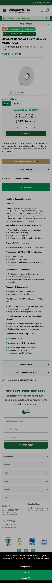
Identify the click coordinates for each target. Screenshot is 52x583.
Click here (17, 558)
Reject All (26, 572)
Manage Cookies (26, 566)
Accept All (26, 578)
